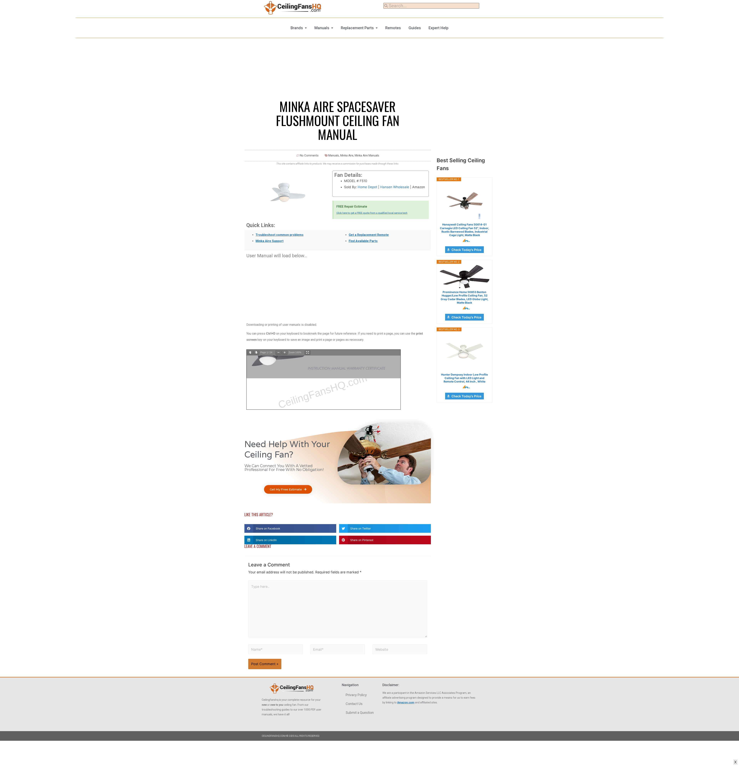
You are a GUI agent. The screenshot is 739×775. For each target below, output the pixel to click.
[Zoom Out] (278, 352)
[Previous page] (250, 352)
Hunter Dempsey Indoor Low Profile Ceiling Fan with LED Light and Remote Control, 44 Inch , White (464, 378)
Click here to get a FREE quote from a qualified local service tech (371, 212)
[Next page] (256, 352)
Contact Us (354, 704)
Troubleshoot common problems (279, 235)
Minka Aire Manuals (367, 155)
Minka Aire (346, 155)
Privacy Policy (356, 695)
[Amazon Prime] (464, 240)
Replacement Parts (357, 28)
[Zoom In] (285, 352)
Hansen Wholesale (394, 187)
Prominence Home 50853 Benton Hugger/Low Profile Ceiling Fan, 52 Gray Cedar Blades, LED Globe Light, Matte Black (464, 297)
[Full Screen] (307, 352)
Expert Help (438, 28)
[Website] (400, 650)
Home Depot (367, 187)
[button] (288, 489)
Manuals (321, 28)
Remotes (393, 28)
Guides (415, 28)
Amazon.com (405, 702)
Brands (297, 28)
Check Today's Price (466, 250)
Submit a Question (360, 713)
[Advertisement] (337, 288)
